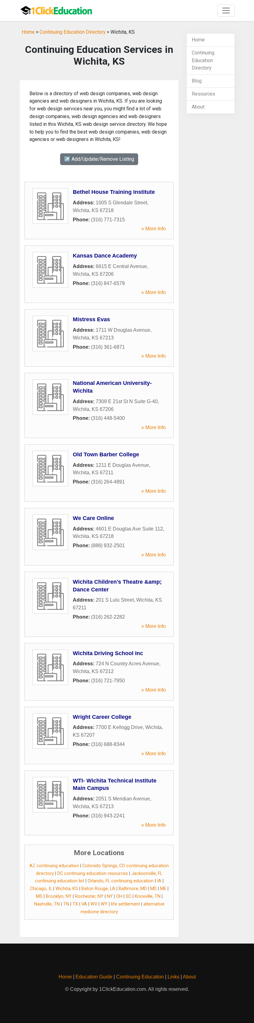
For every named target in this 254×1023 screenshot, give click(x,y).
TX (75, 904)
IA (159, 881)
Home (28, 32)
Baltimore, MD (133, 888)
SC (128, 896)
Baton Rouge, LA (98, 888)
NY (110, 896)
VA (84, 904)
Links (173, 976)
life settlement (125, 904)
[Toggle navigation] (226, 10)
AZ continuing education (54, 865)
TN (66, 904)
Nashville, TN (47, 904)
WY (104, 904)
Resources (203, 94)
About (198, 107)
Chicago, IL (41, 888)
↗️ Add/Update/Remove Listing (99, 159)
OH (119, 896)
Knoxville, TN (147, 896)
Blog (197, 81)
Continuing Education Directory (73, 32)
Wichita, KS (66, 888)
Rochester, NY (89, 896)
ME (163, 888)
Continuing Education (140, 976)
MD (153, 888)
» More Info (153, 228)
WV (93, 904)
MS (39, 896)
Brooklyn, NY (59, 896)
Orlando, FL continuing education (121, 881)
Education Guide (94, 976)
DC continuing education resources (92, 873)
